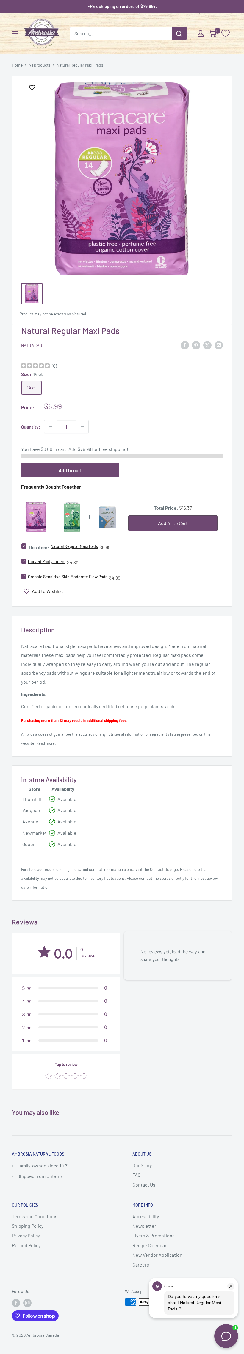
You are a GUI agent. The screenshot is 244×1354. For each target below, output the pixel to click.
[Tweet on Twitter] (207, 344)
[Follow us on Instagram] (27, 1302)
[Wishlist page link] (225, 33)
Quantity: (30, 426)
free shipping (113, 449)
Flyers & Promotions (153, 1235)
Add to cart (70, 470)
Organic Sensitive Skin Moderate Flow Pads (67, 576)
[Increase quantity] (82, 426)
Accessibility (145, 1216)
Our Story (142, 1165)
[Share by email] (219, 344)
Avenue (30, 821)
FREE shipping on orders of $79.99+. (122, 6)
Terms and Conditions (34, 1216)
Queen (29, 844)
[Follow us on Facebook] (16, 1302)
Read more (45, 743)
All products (40, 64)
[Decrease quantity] (50, 426)
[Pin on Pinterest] (196, 344)
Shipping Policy (27, 1226)
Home (17, 64)
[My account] (201, 33)
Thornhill (31, 799)
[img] (35, 366)
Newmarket (34, 833)
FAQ (136, 1175)
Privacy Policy (26, 1235)
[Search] (179, 33)
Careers (140, 1264)
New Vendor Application (157, 1255)
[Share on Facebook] (185, 344)
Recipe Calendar (149, 1245)
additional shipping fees (106, 720)
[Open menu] (15, 33)
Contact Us (159, 869)
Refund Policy (26, 1245)
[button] (66, 988)
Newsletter (144, 1226)
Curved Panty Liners (46, 561)
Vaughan (31, 810)
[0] (212, 33)
